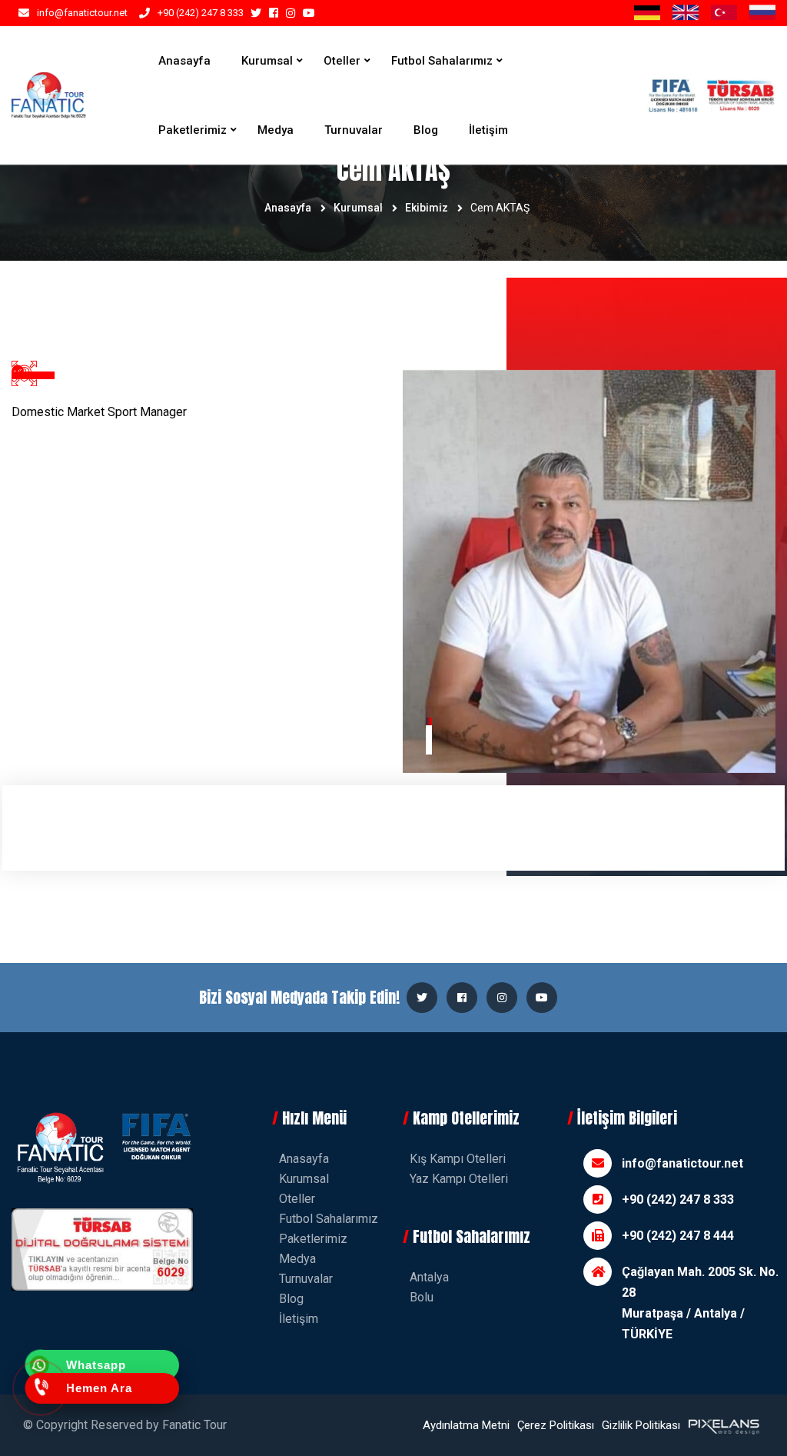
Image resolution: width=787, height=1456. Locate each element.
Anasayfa (184, 61)
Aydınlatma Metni (466, 1425)
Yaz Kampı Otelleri (459, 1178)
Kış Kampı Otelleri (458, 1158)
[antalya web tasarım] (722, 1425)
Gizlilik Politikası (641, 1425)
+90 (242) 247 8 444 (678, 1235)
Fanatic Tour (194, 1425)
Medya (275, 130)
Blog (425, 130)
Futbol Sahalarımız (442, 61)
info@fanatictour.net (82, 12)
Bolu (421, 1297)
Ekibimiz (426, 208)
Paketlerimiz (192, 130)
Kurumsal (267, 61)
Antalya (429, 1277)
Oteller (342, 61)
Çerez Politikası (555, 1425)
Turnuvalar (353, 130)
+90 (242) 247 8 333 (201, 12)
